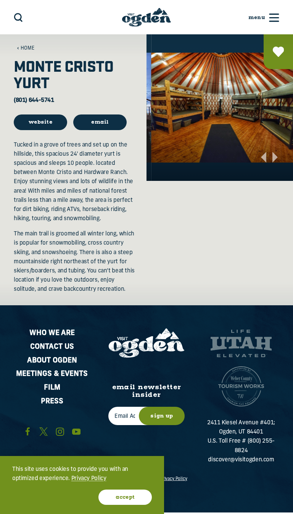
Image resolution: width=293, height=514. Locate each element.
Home (27, 48)
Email (100, 122)
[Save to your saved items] (278, 52)
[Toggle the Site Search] (18, 17)
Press (52, 401)
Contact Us (52, 347)
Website (40, 122)
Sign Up (161, 415)
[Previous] (263, 157)
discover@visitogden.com (241, 460)
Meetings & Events (52, 374)
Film (52, 388)
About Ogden (52, 360)
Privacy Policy (173, 479)
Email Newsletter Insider (146, 391)
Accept (125, 497)
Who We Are (52, 333)
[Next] (275, 157)
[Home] (146, 17)
